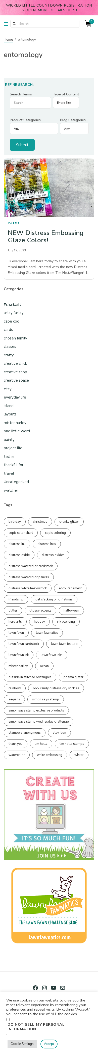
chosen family (15, 338)
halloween (71, 610)
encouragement (70, 588)
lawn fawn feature (64, 644)
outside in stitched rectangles (30, 677)
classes (10, 346)
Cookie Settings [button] (22, 1044)
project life (13, 448)
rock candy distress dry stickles (56, 688)
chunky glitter (69, 521)
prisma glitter (73, 677)
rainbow (15, 688)
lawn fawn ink (19, 655)
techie (9, 456)
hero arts (15, 621)
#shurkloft (12, 304)
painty (9, 439)
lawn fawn (16, 632)
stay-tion (59, 732)
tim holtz (41, 744)
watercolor (17, 755)
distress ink (17, 544)
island (9, 405)
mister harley (15, 422)
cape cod (11, 321)
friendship (16, 599)
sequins (14, 699)
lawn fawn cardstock (24, 644)
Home (8, 39)
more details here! (57, 10)
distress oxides (53, 555)
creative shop (15, 372)
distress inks (46, 544)
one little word (17, 431)
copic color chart (21, 533)
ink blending (66, 621)
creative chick (15, 363)
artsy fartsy (14, 312)
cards (14, 223)
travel (9, 473)
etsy (8, 388)
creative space (16, 380)
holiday (39, 621)
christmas (40, 521)
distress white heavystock (28, 588)
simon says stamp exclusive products (36, 710)
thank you (16, 744)
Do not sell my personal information (36, 1026)
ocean (44, 666)
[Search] (14, 24)
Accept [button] (49, 1044)
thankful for (13, 464)
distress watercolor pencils (29, 577)
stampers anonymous (25, 732)
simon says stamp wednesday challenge (39, 721)
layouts (10, 414)
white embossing (49, 755)
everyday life (15, 397)
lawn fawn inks (52, 655)
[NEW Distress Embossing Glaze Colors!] (49, 188)
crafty (9, 355)
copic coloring (55, 533)
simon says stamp (45, 699)
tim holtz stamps (72, 744)
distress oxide (19, 555)
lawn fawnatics (47, 632)
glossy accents (40, 610)
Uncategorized (16, 481)
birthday (15, 521)
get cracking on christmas (54, 599)
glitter (13, 610)
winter (79, 755)
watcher (11, 490)
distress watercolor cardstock (31, 566)
